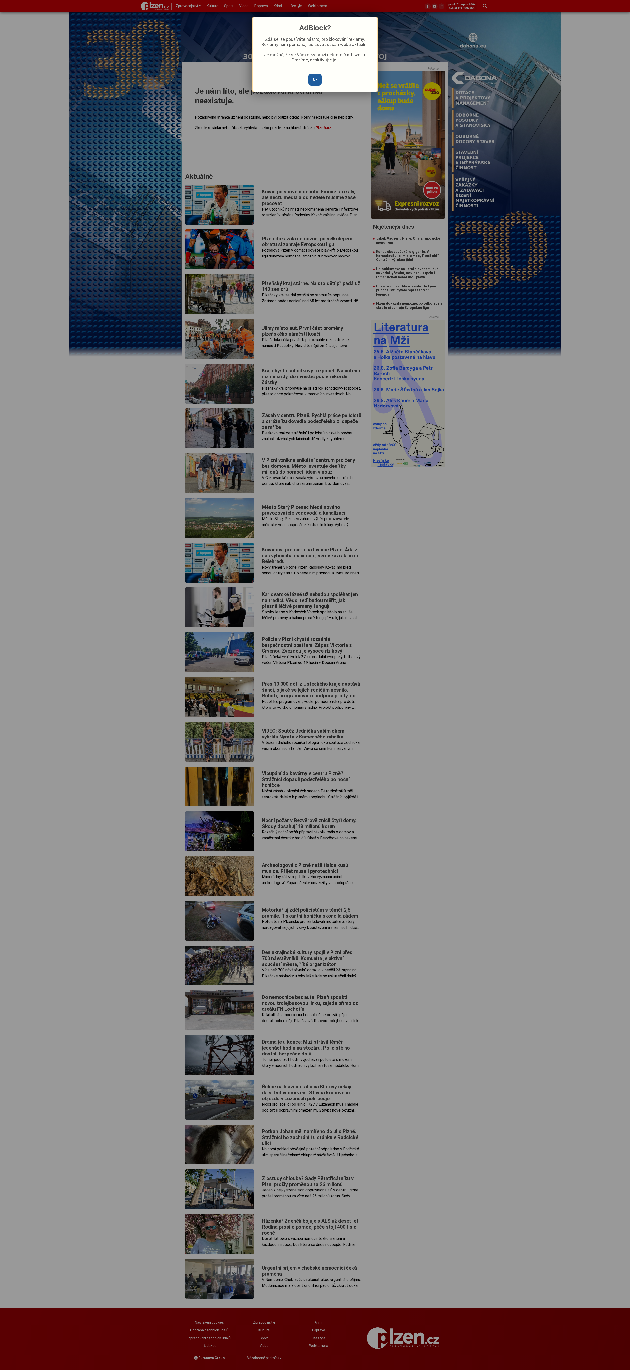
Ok (315, 79)
